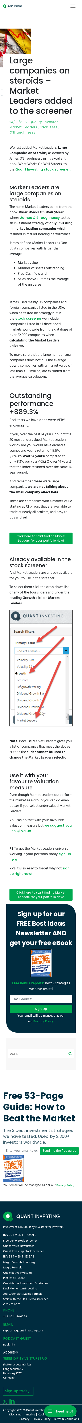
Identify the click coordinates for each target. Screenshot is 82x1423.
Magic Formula (12, 1267)
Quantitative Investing (17, 1273)
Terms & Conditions (66, 1419)
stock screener (28, 318)
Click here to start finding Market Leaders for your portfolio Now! (41, 538)
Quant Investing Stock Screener (23, 1251)
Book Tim (9, 1344)
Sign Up (41, 1008)
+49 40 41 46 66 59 (15, 1316)
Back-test (48, 127)
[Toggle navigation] (73, 6)
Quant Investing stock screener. (43, 169)
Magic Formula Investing (19, 1262)
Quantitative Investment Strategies (25, 1283)
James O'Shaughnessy (40, 217)
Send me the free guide (59, 1151)
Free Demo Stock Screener (20, 1240)
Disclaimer (15, 1414)
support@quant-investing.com (23, 1330)
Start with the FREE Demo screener (25, 1299)
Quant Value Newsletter (18, 1246)
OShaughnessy (22, 132)
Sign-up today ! (18, 1391)
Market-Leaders (23, 127)
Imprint (30, 1414)
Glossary (24, 1419)
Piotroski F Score (14, 1278)
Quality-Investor (43, 121)
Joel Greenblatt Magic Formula (22, 1294)
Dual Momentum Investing (20, 1288)
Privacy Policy (65, 1185)
